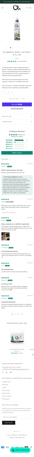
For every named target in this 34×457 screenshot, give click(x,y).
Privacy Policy (6, 390)
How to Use (6, 116)
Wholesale (5, 384)
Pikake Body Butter (17, 349)
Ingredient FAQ (6, 382)
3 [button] (17, 314)
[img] (5, 164)
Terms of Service (6, 396)
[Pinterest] (10, 372)
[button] (12, 61)
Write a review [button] (17, 153)
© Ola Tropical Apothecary (17, 435)
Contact (4, 387)
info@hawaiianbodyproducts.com (20, 369)
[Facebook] (2, 372)
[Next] (26, 47)
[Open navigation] (2, 7)
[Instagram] (6, 372)
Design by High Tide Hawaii (17, 437)
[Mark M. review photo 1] (5, 236)
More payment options (17, 108)
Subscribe (9, 422)
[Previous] (7, 47)
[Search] (27, 7)
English (16, 431)
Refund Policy (6, 393)
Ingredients (7, 121)
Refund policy (6, 399)
